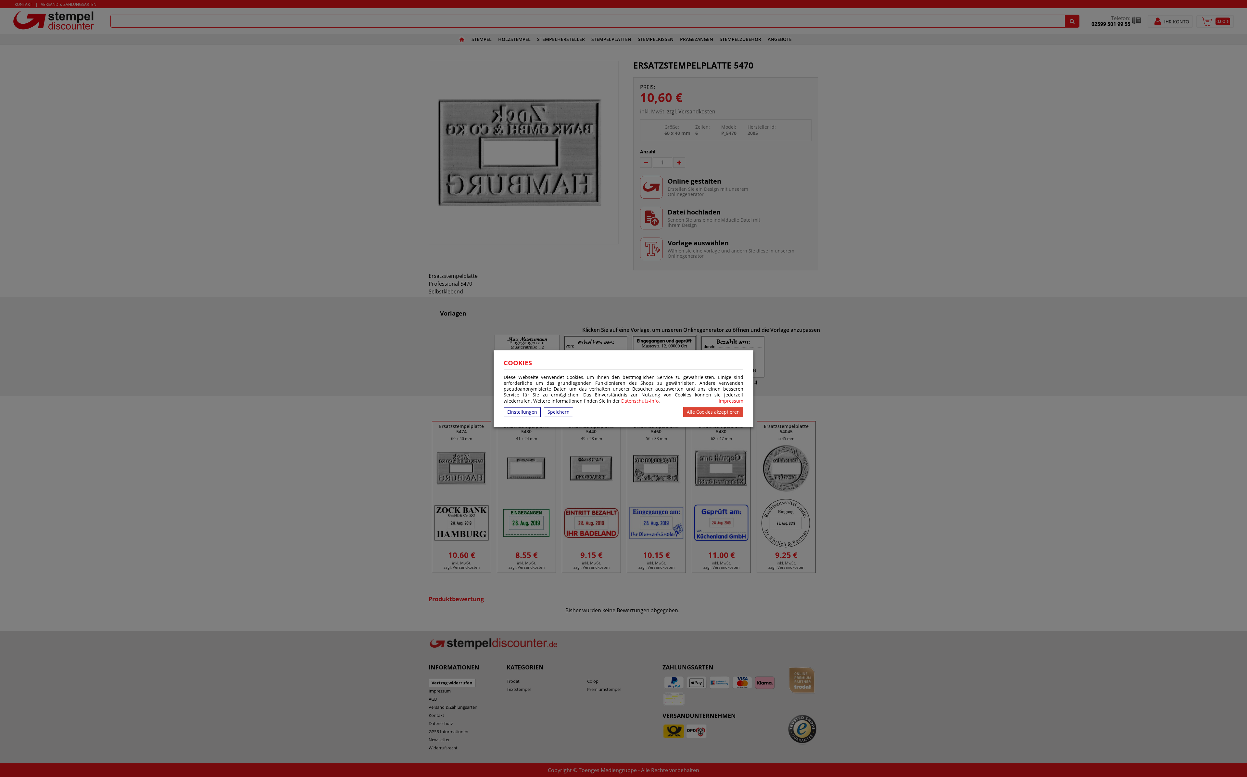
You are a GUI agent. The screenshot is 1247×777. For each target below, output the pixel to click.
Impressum (731, 401)
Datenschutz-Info (640, 401)
